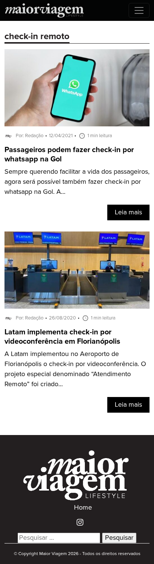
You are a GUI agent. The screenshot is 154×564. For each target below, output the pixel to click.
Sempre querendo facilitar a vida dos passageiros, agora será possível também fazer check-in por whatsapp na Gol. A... (77, 182)
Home (83, 508)
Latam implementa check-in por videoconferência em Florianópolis (62, 337)
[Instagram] (77, 522)
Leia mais (128, 212)
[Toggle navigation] (139, 10)
